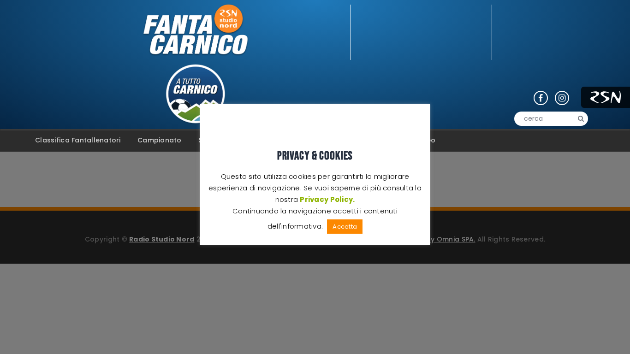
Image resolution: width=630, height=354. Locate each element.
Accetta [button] (345, 226)
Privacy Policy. (327, 199)
